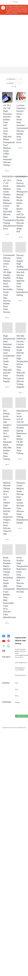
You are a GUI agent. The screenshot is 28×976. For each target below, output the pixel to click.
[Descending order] (21, 79)
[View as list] (15, 86)
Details (8, 170)
